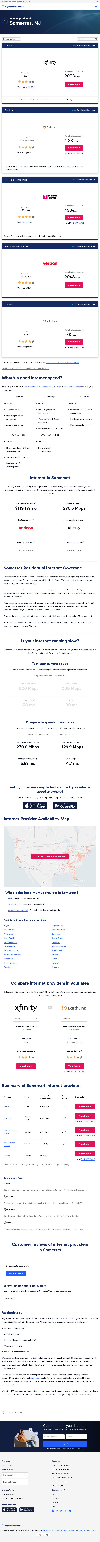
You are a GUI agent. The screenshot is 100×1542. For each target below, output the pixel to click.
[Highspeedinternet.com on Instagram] (61, 1511)
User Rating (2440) (25, 87)
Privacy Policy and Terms (71, 1530)
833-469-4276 (77, 223)
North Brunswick (59, 946)
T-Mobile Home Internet (17, 179)
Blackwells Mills (58, 930)
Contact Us (55, 1502)
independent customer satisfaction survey (62, 362)
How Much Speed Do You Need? (12, 1498)
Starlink (9, 304)
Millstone (56, 954)
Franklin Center (10, 942)
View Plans (71, 84)
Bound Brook (57, 938)
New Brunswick (11, 950)
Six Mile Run (9, 946)
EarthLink (10, 110)
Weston (7, 967)
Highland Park (57, 925)
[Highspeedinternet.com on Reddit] (65, 1511)
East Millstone (10, 963)
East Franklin (9, 938)
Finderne (55, 967)
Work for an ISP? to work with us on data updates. (25, 368)
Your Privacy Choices (89, 1530)
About (54, 1494)
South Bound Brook (12, 954)
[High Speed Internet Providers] (13, 6)
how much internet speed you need (39, 387)
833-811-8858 (77, 153)
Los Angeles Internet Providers (61, 1465)
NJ (10, 1412)
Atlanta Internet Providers (60, 1486)
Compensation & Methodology (52, 1530)
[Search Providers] (25, 1475)
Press (53, 1507)
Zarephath (56, 934)
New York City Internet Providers (62, 1478)
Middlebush (9, 930)
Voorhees (8, 934)
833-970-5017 (77, 347)
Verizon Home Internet (16, 246)
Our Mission (56, 1498)
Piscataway (9, 959)
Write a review (16, 1273)
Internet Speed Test (8, 1494)
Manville (55, 959)
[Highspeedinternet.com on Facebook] (53, 1511)
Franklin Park (57, 950)
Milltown (55, 963)
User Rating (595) (25, 222)
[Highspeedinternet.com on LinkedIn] (69, 1511)
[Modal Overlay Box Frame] (50, 1436)
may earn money (9, 2)
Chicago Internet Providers (60, 1469)
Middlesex (56, 942)
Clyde (6, 925)
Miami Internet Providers (59, 1482)
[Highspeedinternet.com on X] (57, 1511)
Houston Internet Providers (60, 1473)
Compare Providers (8, 1465)
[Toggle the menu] (96, 6)
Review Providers (7, 1469)
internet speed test (73, 387)
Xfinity (8, 45)
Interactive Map (50, 856)
